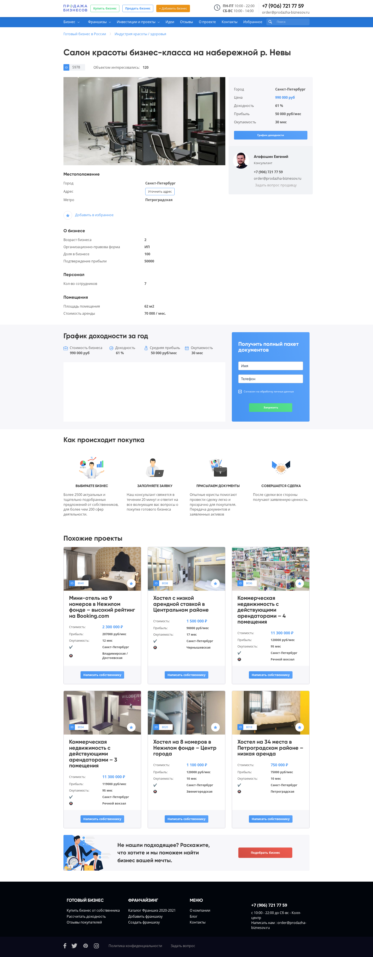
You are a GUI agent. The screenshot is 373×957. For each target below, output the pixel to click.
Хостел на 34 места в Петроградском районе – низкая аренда (270, 748)
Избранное (252, 21)
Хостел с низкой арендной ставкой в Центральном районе (181, 604)
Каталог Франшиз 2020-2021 (152, 910)
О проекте (207, 21)
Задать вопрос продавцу (276, 185)
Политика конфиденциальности (135, 945)
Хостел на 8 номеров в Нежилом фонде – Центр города (185, 748)
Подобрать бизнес (265, 853)
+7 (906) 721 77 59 (283, 6)
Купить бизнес (105, 8)
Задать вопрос (183, 945)
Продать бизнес (137, 8)
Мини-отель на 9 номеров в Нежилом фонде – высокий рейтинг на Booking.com (102, 607)
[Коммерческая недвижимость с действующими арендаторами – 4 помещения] (270, 568)
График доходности (270, 135)
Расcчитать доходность (86, 916)
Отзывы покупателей (84, 922)
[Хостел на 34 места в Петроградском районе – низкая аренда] (270, 712)
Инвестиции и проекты (136, 21)
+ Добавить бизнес (173, 8)
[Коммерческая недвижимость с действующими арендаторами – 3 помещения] (102, 712)
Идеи (170, 21)
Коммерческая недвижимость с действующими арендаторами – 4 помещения (261, 610)
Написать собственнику (102, 675)
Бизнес (69, 21)
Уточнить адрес (160, 191)
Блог (194, 916)
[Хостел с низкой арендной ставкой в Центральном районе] (186, 568)
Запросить (271, 407)
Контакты (229, 21)
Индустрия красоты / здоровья (140, 34)
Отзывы (186, 21)
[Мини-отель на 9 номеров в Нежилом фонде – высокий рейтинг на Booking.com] (102, 568)
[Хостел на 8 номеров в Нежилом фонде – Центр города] (186, 712)
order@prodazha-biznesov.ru (286, 12)
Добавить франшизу (145, 916)
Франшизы (97, 21)
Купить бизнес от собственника (93, 910)
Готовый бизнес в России (84, 34)
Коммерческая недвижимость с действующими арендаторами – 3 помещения (93, 754)
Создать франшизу (144, 922)
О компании (200, 910)
